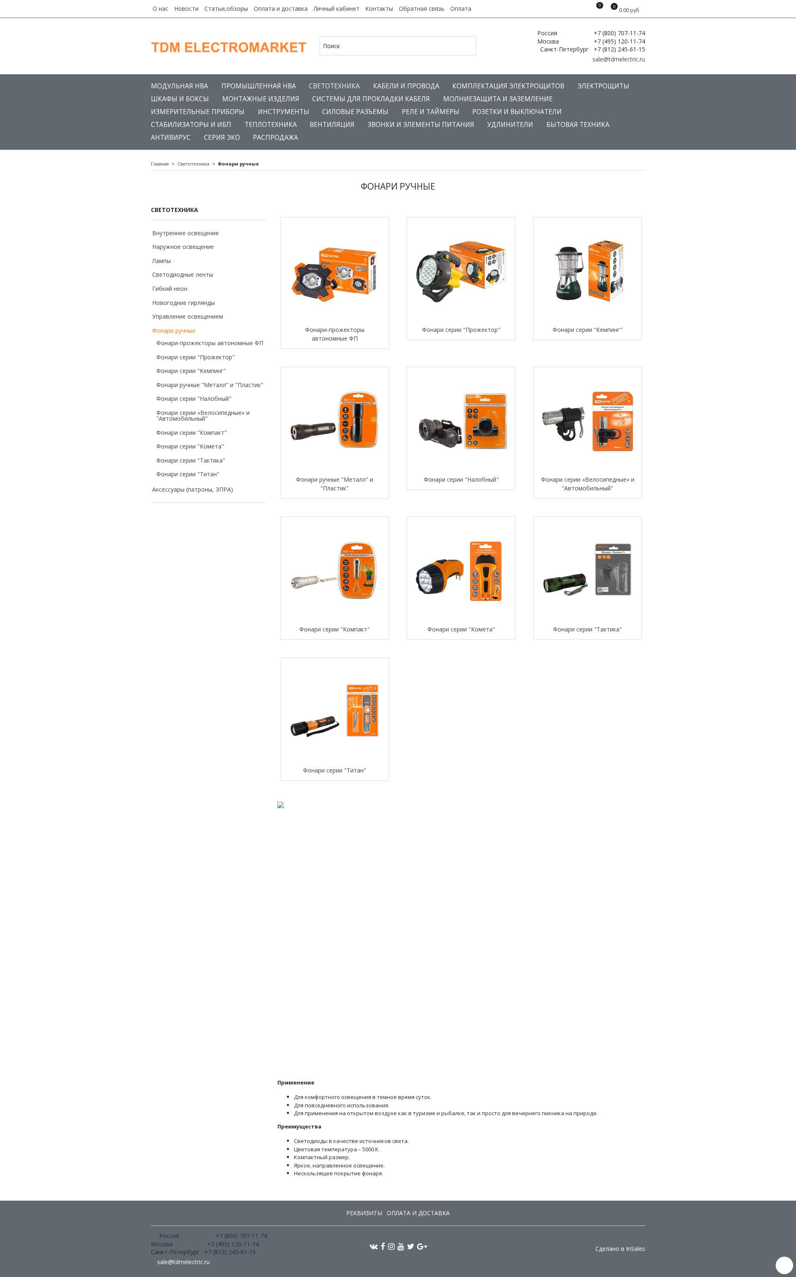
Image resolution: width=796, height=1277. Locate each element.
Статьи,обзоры (226, 8)
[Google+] (422, 1246)
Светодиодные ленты (182, 274)
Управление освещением (187, 316)
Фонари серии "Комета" (461, 629)
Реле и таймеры (430, 111)
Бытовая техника (577, 124)
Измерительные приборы (198, 111)
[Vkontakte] (373, 1246)
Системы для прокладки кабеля (371, 99)
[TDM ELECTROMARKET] (229, 45)
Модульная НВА (179, 86)
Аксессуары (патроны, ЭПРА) (192, 489)
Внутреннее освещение (185, 233)
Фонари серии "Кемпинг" (587, 330)
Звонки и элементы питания (421, 124)
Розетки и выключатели (517, 111)
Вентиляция (332, 124)
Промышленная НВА (258, 86)
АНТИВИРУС (171, 137)
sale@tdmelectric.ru (618, 59)
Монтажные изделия (260, 99)
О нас (160, 8)
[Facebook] (383, 1246)
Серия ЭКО (222, 137)
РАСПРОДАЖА (275, 137)
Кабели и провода (406, 86)
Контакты (379, 8)
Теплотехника (271, 124)
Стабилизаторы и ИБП (191, 124)
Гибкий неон (169, 288)
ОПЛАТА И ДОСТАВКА (418, 1213)
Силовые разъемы (355, 111)
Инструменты (283, 111)
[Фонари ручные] (335, 421)
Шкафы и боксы (180, 99)
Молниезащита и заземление (498, 99)
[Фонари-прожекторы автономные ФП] (335, 271)
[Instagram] (391, 1246)
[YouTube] (401, 1246)
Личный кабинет (336, 8)
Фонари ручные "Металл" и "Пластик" (334, 483)
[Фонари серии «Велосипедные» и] (587, 421)
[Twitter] (410, 1246)
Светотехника (334, 86)
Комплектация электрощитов (508, 86)
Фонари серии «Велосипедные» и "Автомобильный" (587, 483)
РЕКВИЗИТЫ (364, 1213)
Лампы (161, 261)
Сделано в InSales (620, 1249)
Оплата (460, 8)
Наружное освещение (183, 247)
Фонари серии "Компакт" (334, 629)
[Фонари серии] (461, 271)
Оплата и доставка (281, 8)
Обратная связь (421, 8)
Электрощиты (603, 86)
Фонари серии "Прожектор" (461, 330)
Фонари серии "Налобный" (461, 479)
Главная (160, 164)
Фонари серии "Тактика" (587, 629)
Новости (186, 8)
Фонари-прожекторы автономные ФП (334, 334)
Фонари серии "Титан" (334, 770)
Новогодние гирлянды (183, 303)
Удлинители (510, 124)
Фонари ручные (174, 330)
